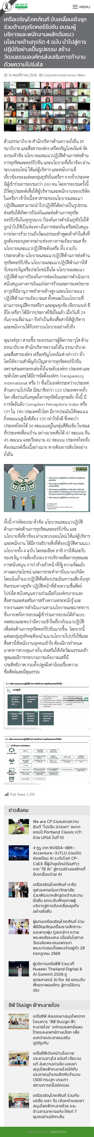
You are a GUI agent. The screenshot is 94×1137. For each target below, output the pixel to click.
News (81, 75)
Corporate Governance (59, 75)
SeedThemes (58, 1132)
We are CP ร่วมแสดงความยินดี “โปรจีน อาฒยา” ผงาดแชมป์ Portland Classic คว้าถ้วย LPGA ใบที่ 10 (57, 830)
